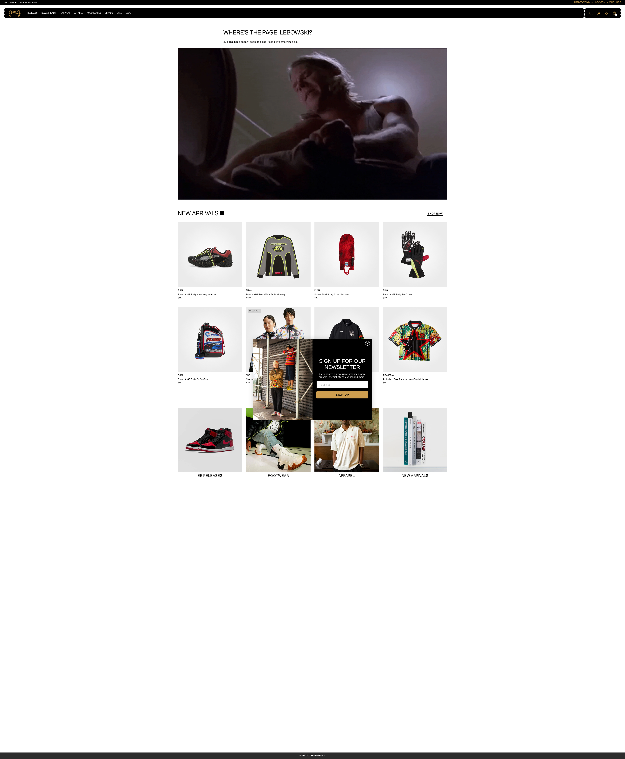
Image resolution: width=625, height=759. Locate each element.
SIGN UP (342, 394)
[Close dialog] (367, 343)
